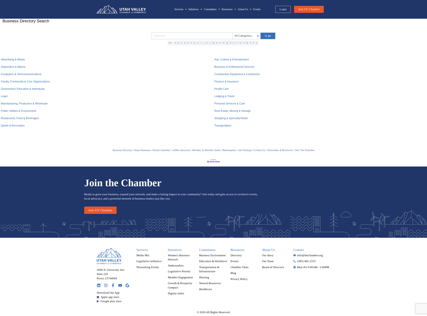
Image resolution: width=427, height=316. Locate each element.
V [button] (243, 43)
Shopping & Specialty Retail (231, 118)
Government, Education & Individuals (23, 88)
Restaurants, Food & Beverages (20, 118)
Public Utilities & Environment (18, 110)
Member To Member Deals (206, 150)
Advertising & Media (13, 59)
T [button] (237, 43)
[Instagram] (106, 285)
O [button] (220, 43)
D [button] (184, 43)
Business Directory (122, 150)
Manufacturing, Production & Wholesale (24, 103)
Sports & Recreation (13, 125)
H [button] (198, 43)
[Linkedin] (99, 285)
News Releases (142, 150)
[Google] (127, 285)
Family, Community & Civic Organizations (25, 81)
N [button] (217, 43)
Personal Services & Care (229, 103)
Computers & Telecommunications (21, 74)
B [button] (178, 43)
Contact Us (259, 150)
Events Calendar (161, 150)
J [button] (203, 43)
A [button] (175, 43)
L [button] (210, 43)
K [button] (207, 43)
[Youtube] (120, 285)
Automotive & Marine (13, 66)
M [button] (213, 43)
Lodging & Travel (224, 96)
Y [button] (253, 43)
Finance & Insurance (226, 81)
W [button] (247, 43)
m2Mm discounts (181, 150)
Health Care (221, 88)
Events (256, 9)
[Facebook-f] (113, 285)
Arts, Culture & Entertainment (231, 59)
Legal (4, 96)
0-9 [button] (170, 43)
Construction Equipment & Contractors (237, 74)
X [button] (250, 43)
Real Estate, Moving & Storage (232, 110)
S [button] (233, 43)
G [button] (194, 43)
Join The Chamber (305, 150)
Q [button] (227, 43)
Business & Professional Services (234, 66)
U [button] (240, 43)
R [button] (230, 43)
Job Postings (245, 150)
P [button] (223, 43)
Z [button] (256, 43)
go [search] (269, 35)
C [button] (181, 43)
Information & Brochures (280, 150)
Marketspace (229, 150)
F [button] (191, 43)
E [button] (188, 43)
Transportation (222, 125)
